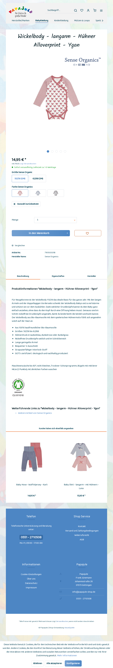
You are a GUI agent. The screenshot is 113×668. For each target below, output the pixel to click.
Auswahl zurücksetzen (28, 204)
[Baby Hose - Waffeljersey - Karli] (31, 457)
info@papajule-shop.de (83, 592)
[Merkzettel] (82, 10)
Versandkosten (62, 621)
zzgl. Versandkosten (28, 163)
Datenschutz (31, 583)
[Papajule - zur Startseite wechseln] (20, 11)
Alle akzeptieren (54, 663)
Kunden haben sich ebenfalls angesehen (56, 428)
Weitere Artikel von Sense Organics (35, 413)
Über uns (31, 579)
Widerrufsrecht (81, 535)
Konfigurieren (73, 663)
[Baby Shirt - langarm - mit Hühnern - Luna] (81, 457)
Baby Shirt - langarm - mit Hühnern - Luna (81, 486)
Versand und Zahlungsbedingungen (82, 531)
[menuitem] (61, 10)
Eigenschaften (58, 276)
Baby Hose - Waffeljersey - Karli (31, 485)
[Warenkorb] (95, 10)
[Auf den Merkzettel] (87, 233)
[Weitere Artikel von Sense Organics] (82, 62)
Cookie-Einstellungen (31, 574)
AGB (82, 539)
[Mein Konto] (88, 10)
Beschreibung (23, 276)
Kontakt (82, 526)
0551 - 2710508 (31, 537)
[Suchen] (75, 10)
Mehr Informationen (67, 655)
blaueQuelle (69, 627)
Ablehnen (37, 663)
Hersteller (91, 276)
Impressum (31, 587)
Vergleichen (19, 245)
